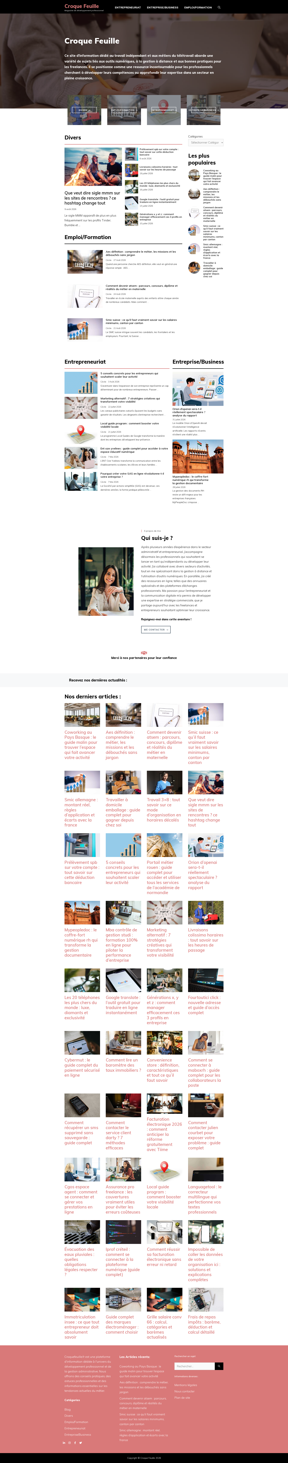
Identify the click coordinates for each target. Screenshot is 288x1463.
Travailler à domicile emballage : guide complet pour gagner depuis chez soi (213, 269)
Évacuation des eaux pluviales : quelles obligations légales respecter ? (81, 1262)
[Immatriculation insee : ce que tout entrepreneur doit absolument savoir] (82, 1309)
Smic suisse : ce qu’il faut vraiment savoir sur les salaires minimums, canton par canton (141, 321)
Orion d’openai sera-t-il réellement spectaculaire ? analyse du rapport (188, 412)
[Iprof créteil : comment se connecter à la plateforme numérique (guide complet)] (123, 1241)
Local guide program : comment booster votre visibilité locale (129, 425)
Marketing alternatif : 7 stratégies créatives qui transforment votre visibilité (130, 400)
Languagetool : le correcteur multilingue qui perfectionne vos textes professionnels (205, 1199)
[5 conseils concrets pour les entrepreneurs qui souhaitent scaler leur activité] (123, 854)
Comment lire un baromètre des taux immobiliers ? (123, 1065)
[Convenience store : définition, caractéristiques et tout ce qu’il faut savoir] (164, 1052)
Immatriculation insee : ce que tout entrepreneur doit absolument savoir (81, 1327)
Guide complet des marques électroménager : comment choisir (122, 1324)
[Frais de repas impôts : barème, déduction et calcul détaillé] (206, 1309)
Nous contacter (184, 1391)
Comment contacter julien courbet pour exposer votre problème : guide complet (204, 1135)
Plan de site (182, 1397)
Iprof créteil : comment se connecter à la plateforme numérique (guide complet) (123, 1262)
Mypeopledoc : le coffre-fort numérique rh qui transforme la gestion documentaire (190, 480)
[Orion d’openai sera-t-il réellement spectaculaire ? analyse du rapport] (206, 854)
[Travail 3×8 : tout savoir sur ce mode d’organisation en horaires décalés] (164, 792)
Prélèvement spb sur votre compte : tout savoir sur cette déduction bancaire (159, 152)
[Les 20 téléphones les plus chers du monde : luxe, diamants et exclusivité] (82, 989)
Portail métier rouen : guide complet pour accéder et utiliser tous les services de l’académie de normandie (164, 877)
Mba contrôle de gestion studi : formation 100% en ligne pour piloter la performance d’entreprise (122, 945)
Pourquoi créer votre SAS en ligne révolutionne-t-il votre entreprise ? (132, 475)
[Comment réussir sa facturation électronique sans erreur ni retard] (164, 1241)
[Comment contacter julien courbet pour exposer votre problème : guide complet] (206, 1114)
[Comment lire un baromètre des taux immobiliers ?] (123, 1052)
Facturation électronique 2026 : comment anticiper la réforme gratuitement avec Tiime (164, 1134)
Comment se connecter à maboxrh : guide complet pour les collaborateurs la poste (204, 1072)
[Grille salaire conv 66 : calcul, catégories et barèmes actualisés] (164, 1309)
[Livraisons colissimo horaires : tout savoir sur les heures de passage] (206, 922)
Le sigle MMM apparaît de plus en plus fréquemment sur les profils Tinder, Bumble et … (90, 220)
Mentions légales (185, 1385)
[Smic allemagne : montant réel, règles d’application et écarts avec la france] (82, 792)
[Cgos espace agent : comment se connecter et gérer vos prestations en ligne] (82, 1179)
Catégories (195, 136)
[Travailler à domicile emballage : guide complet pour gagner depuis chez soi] (123, 792)
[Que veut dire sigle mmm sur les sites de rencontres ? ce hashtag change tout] (206, 792)
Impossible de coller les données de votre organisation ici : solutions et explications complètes (205, 1264)
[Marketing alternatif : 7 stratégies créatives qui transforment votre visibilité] (164, 922)
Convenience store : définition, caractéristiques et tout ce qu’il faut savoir (163, 1070)
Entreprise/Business (162, 7)
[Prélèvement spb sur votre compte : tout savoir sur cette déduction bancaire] (82, 854)
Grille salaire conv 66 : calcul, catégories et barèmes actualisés (164, 1327)
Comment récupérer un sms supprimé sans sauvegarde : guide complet (81, 1132)
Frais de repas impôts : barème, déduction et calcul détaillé (204, 1324)
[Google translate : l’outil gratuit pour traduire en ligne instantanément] (123, 989)
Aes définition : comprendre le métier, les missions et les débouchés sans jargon (141, 253)
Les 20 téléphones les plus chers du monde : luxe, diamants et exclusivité (160, 184)
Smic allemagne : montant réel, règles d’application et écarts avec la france (212, 251)
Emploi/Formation (198, 7)
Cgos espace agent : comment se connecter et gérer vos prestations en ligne (80, 1199)
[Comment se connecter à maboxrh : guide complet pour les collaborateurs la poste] (206, 1052)
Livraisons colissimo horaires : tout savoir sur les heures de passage (158, 168)
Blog (67, 1409)
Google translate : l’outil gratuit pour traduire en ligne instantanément (159, 200)
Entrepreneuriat (128, 7)
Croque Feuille (81, 6)
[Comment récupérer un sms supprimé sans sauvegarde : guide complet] (82, 1114)
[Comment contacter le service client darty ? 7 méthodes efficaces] (123, 1114)
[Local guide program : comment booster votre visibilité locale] (164, 1179)
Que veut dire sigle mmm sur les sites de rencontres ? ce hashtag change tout (92, 198)
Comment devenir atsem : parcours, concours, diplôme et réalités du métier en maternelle (142, 287)
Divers (68, 1415)
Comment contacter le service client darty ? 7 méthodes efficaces (118, 1135)
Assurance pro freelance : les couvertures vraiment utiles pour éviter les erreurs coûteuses (123, 1199)
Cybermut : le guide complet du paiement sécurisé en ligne (82, 1067)
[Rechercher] (219, 1366)
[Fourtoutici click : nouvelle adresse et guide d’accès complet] (206, 989)
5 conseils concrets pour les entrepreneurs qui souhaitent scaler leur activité (129, 375)
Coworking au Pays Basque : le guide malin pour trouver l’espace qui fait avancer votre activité (212, 177)
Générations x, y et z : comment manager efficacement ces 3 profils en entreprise (161, 217)
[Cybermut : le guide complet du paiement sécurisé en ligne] (82, 1052)
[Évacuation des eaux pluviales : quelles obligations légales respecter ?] (82, 1241)
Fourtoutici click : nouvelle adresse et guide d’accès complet (204, 1005)
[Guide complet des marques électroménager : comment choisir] (123, 1309)
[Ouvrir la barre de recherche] (219, 7)
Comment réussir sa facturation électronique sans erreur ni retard (164, 1257)
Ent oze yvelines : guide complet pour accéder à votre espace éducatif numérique (134, 450)
